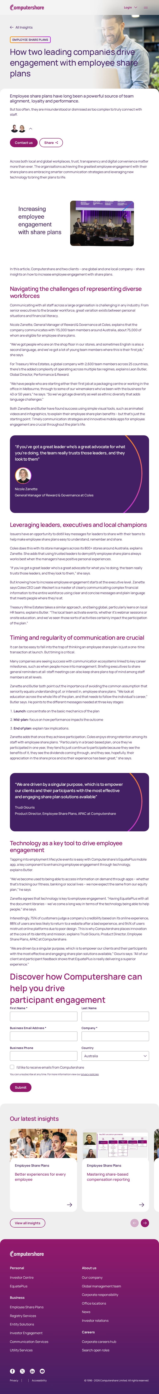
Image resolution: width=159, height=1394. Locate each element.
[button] (145, 1223)
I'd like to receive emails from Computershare (50, 1067)
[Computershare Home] (27, 1254)
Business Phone (21, 1048)
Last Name (89, 1008)
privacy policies (90, 1074)
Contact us (24, 142)
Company (90, 1028)
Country (88, 1048)
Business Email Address (28, 1028)
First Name (19, 1008)
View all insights (27, 1223)
